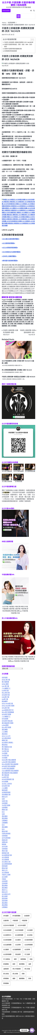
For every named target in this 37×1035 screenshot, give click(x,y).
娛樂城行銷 (5, 853)
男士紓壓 (10, 324)
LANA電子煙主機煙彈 (9, 762)
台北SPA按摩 (17, 301)
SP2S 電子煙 (6, 680)
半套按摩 (30, 299)
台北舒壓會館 (13, 314)
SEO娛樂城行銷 (7, 855)
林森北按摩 (9, 320)
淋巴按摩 (15, 322)
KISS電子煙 (5, 697)
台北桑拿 (9, 309)
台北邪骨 (27, 949)
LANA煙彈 (5, 725)
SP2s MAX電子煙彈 (8, 706)
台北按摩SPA (7, 935)
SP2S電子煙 (6, 695)
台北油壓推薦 (7, 945)
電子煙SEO (5, 749)
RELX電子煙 (6, 693)
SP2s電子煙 (5, 708)
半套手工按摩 (6, 875)
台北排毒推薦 (7, 940)
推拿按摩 (5, 790)
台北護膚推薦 (28, 314)
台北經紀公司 (6, 894)
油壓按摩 (9, 322)
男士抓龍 (27, 969)
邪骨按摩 (5, 866)
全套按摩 (24, 299)
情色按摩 (29, 316)
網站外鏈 (5, 831)
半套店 (4, 879)
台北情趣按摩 (28, 306)
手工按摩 (27, 954)
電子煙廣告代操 (7, 747)
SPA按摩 (9, 299)
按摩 (7, 318)
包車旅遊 (5, 836)
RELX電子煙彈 (6, 727)
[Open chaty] (32, 1030)
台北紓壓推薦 (29, 945)
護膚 (32, 324)
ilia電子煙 (5, 699)
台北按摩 (12, 308)
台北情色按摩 (19, 306)
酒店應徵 (5, 818)
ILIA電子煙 (5, 690)
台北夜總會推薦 (7, 864)
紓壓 (15, 324)
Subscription (6, 10)
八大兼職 (5, 732)
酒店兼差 (5, 816)
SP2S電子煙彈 (6, 714)
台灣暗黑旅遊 (6, 792)
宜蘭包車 (5, 842)
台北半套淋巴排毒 (9, 306)
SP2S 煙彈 (5, 684)
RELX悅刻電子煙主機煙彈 (10, 764)
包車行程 (5, 801)
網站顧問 (5, 701)
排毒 (23, 318)
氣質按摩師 (12, 297)
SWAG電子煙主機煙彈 (9, 760)
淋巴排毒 (22, 322)
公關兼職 (5, 823)
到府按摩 (5, 677)
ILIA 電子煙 (5, 686)
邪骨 (9, 326)
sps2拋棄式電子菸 (8, 710)
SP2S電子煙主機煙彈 (8, 766)
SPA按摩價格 (17, 299)
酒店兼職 (5, 729)
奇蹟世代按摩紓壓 (20, 316)
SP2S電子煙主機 (7, 721)
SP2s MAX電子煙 (7, 703)
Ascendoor (17, 1032)
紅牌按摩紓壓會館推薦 (10, 51)
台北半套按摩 (19, 304)
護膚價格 (4, 326)
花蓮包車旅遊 (6, 833)
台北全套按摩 (26, 301)
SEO (3, 812)
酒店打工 (5, 890)
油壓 (5, 322)
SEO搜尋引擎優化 (7, 742)
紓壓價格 (20, 324)
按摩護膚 (18, 318)
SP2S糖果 (5, 781)
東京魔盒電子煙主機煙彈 (10, 773)
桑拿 (15, 320)
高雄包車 (5, 840)
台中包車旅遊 (6, 838)
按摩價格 (12, 318)
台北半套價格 (5, 297)
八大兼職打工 (6, 688)
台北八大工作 (6, 736)
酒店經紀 (5, 734)
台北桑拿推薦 (25, 309)
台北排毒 (26, 308)
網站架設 (5, 745)
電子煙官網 (5, 775)
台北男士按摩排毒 (20, 312)
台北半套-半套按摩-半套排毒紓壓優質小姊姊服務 (18, 4)
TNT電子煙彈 (6, 805)
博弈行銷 (5, 851)
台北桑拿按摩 (16, 309)
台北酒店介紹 (6, 862)
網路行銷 (5, 740)
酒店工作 (5, 870)
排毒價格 (28, 318)
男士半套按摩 (17, 969)
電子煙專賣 (5, 682)
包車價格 (5, 807)
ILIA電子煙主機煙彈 (8, 768)
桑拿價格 (20, 320)
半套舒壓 (24, 920)
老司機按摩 (26, 324)
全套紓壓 (6, 920)
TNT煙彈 (4, 753)
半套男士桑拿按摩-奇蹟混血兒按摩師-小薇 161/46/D (18, 377)
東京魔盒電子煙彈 (7, 723)
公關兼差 (5, 820)
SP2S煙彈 (5, 719)
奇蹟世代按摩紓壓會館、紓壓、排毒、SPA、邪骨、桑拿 (18, 45)
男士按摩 (28, 322)
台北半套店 (11, 304)
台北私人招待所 (7, 784)
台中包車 (5, 846)
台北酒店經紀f (6, 738)
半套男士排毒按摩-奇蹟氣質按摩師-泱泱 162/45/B (18, 42)
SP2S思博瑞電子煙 (8, 779)
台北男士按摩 (10, 312)
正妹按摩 (26, 320)
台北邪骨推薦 (10, 316)
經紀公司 (5, 797)
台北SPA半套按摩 (7, 301)
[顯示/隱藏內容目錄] (31, 39)
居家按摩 (5, 898)
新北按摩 (5, 896)
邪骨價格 (14, 326)
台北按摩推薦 (19, 308)
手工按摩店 (6, 959)
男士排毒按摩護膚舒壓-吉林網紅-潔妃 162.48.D (17, 370)
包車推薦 (5, 803)
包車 (3, 799)
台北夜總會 (5, 857)
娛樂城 (4, 844)
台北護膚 (20, 314)
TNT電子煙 (5, 751)
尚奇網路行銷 (6, 794)
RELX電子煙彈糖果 (8, 712)
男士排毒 (6, 974)
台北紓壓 (29, 312)
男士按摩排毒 (18, 297)
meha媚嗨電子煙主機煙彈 (10, 771)
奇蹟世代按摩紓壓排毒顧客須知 (13, 49)
